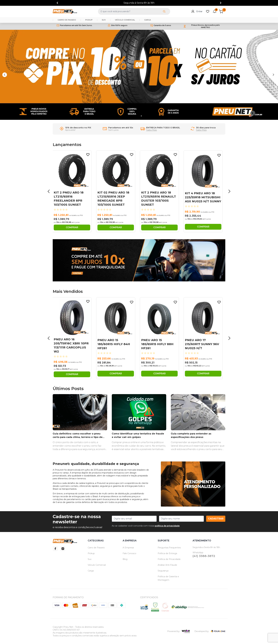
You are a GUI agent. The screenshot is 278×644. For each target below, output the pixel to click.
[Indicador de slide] (137, 115)
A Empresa (128, 547)
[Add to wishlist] (88, 154)
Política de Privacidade (169, 559)
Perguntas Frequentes (169, 547)
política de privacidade (167, 525)
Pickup (91, 553)
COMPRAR (72, 227)
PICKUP (89, 20)
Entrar (199, 11)
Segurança (163, 570)
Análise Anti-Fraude (167, 565)
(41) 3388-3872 (204, 556)
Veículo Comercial (97, 565)
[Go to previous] (57, 3)
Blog (125, 559)
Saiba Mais (151, 130)
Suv (90, 559)
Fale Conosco (129, 553)
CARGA (147, 20)
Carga (91, 570)
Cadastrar (215, 518)
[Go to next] (220, 3)
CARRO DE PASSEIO (67, 20)
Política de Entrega (167, 553)
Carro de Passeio (96, 547)
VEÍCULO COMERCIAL (125, 20)
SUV (104, 20)
